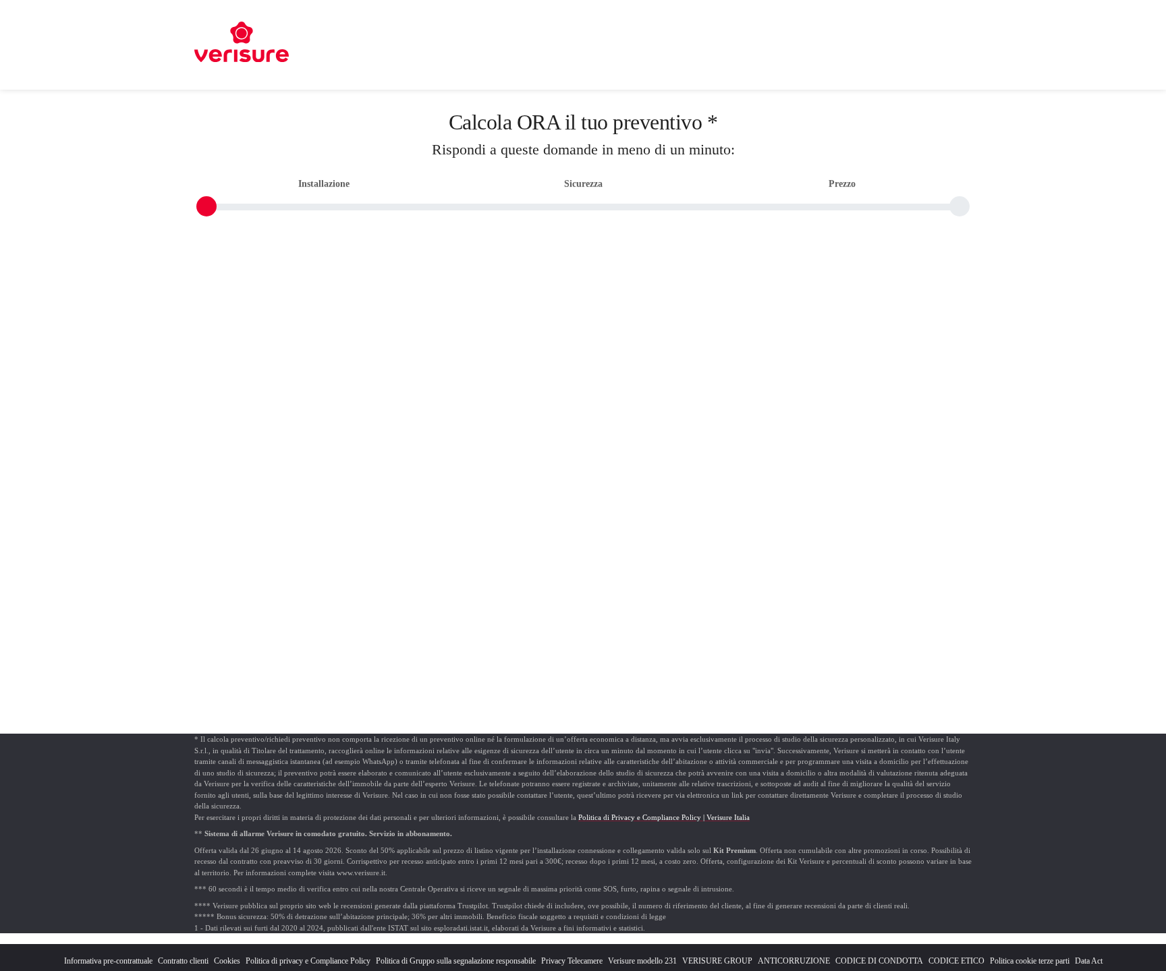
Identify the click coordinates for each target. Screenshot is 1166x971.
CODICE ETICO (956, 961)
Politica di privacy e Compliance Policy (308, 961)
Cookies (227, 961)
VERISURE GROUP (717, 961)
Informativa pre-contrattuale (108, 961)
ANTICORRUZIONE (794, 961)
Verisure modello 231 (642, 961)
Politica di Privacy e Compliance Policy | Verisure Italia (664, 817)
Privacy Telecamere (572, 961)
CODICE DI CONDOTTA (879, 961)
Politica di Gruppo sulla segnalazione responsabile (456, 961)
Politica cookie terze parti (1030, 961)
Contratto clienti (183, 961)
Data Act (1089, 961)
